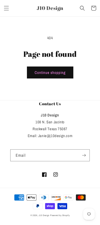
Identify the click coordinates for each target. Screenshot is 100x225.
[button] (6, 8)
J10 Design (44, 215)
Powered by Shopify (60, 215)
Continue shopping (50, 72)
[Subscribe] (83, 155)
